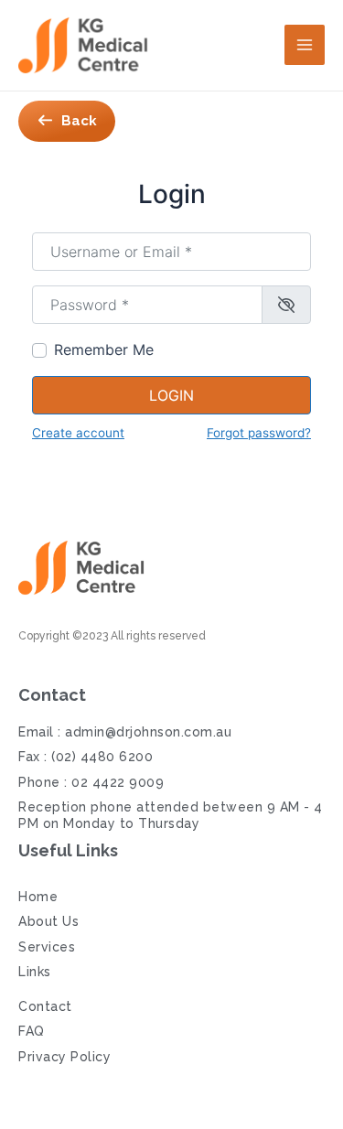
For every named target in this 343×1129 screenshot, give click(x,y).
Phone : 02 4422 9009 (91, 782)
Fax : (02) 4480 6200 (85, 756)
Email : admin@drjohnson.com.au (124, 732)
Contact (45, 1006)
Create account (78, 432)
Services (46, 947)
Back (79, 121)
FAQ (31, 1031)
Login (171, 395)
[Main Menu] (304, 45)
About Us (48, 921)
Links (34, 971)
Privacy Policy (64, 1056)
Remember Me (104, 349)
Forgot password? (259, 432)
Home (38, 896)
